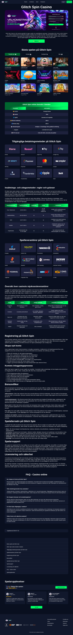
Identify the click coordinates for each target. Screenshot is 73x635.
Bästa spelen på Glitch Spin (13, 544)
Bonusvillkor (9, 558)
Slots (60, 54)
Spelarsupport (10, 563)
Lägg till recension (61, 587)
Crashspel (43, 54)
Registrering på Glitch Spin (13, 555)
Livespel (27, 54)
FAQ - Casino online (11, 569)
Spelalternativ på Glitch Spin (13, 561)
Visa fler (36, 607)
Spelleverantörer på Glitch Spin (14, 552)
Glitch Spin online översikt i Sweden (15, 546)
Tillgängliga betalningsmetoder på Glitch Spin (17, 549)
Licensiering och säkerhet (12, 566)
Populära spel (12, 54)
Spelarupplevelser (11, 572)
